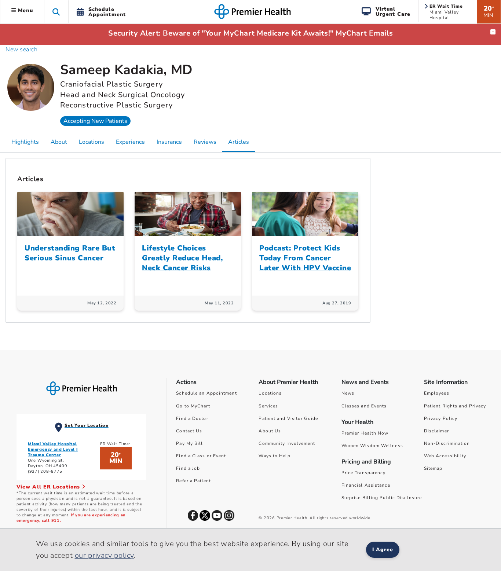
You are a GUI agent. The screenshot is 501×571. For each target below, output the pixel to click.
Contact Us (189, 431)
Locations (270, 393)
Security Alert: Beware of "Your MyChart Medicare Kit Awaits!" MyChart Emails (250, 33)
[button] (56, 11)
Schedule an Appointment (206, 393)
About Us (270, 431)
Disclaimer (436, 431)
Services (268, 406)
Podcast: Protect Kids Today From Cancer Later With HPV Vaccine (305, 258)
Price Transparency (363, 473)
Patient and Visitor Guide (288, 418)
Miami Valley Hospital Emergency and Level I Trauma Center (53, 449)
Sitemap (433, 468)
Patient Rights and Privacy (455, 406)
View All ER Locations (49, 486)
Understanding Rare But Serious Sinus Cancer (70, 253)
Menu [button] (24, 10)
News (347, 393)
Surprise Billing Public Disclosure (381, 498)
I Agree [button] (382, 549)
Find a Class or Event (201, 456)
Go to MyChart (193, 406)
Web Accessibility (445, 456)
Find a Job (188, 468)
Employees (436, 393)
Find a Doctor (192, 418)
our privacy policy (104, 555)
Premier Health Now (365, 433)
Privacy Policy (440, 418)
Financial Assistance (365, 485)
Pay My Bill (189, 443)
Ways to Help (274, 456)
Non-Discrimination (447, 443)
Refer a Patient (193, 481)
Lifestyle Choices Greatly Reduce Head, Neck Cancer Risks (182, 258)
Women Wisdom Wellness (372, 446)
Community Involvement (287, 443)
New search (21, 49)
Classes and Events (364, 406)
